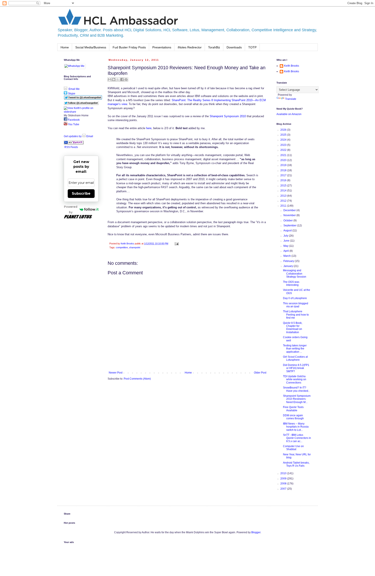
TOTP (252, 47)
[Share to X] (118, 79)
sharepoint (134, 247)
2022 (283, 149)
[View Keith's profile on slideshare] (81, 111)
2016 (283, 180)
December (289, 210)
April (286, 250)
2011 (283, 205)
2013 (283, 195)
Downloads (234, 47)
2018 (283, 170)
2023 (283, 144)
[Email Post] (176, 243)
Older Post (260, 372)
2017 (283, 175)
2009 (283, 478)
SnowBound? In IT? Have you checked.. (296, 389)
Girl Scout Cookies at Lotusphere (295, 358)
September (290, 225)
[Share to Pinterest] (126, 79)
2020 (283, 160)
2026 (283, 129)
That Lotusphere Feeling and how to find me (296, 314)
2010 (283, 473)
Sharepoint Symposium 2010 (228, 116)
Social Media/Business (90, 47)
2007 (283, 488)
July (286, 235)
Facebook (73, 119)
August (287, 230)
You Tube (73, 124)
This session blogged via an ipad (295, 305)
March (287, 255)
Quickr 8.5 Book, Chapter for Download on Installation (292, 327)
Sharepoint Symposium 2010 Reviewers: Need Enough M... (297, 399)
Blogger (255, 532)
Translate (290, 98)
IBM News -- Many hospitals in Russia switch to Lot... (296, 426)
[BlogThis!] (114, 79)
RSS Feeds (71, 147)
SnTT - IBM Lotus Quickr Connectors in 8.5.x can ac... (297, 438)
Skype (71, 93)
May (286, 245)
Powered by (70, 209)
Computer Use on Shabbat (293, 448)
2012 (283, 200)
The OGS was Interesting (291, 283)
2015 (283, 185)
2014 (283, 190)
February (289, 261)
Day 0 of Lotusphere (295, 298)
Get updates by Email (78, 136)
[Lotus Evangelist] (74, 143)
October (288, 220)
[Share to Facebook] (122, 79)
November (289, 215)
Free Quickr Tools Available (293, 409)
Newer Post (115, 372)
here (148, 128)
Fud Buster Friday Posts (129, 47)
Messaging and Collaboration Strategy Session (294, 273)
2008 (283, 483)
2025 (283, 134)
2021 (283, 155)
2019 (283, 165)
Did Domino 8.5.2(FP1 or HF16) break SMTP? (296, 368)
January (288, 266)
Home (65, 47)
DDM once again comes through (293, 417)
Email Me (74, 89)
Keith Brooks (291, 65)
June (286, 240)
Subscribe (81, 193)
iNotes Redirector (190, 47)
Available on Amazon (288, 114)
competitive (122, 247)
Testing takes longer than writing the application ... (295, 348)
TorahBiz (214, 47)
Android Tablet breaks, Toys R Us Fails (296, 464)
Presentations (161, 47)
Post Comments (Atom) (137, 378)
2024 (283, 139)
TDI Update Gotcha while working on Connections (294, 379)
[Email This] (109, 79)
